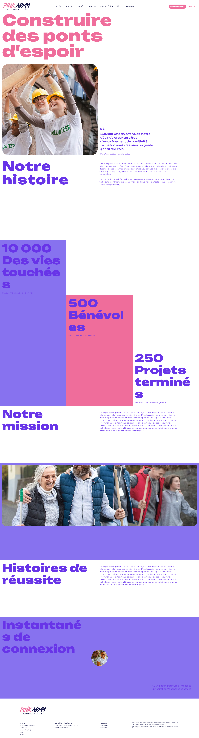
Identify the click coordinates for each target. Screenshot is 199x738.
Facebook (104, 725)
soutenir (23, 728)
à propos (23, 735)
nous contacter (61, 728)
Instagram (104, 723)
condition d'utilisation (64, 723)
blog (21, 732)
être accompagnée (28, 725)
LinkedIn (103, 728)
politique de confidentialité (66, 725)
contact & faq (25, 730)
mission (23, 723)
